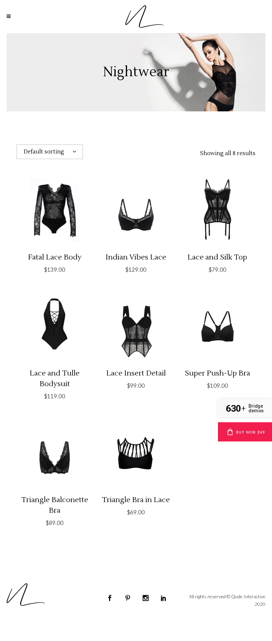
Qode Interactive (248, 596)
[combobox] (50, 152)
